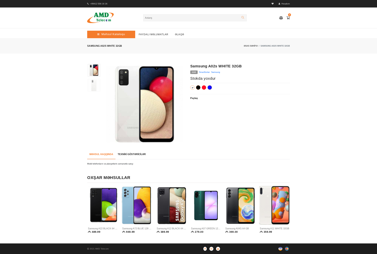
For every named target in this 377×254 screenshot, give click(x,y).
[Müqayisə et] (115, 222)
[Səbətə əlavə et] (115, 211)
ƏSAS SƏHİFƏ (251, 46)
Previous (106, 106)
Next (185, 106)
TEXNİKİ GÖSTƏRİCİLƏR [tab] (132, 154)
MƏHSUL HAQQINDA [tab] (101, 154)
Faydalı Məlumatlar (153, 34)
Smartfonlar (204, 72)
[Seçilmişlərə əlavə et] (115, 216)
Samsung (215, 72)
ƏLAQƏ (179, 34)
